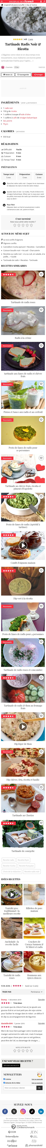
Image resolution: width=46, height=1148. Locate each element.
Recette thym (23, 860)
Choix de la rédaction (12, 871)
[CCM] (12, 1132)
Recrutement (36, 1118)
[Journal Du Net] (34, 1132)
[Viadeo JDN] (34, 1141)
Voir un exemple (37, 1079)
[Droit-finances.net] (34, 1136)
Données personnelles (11, 1120)
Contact (21, 1118)
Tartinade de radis (11, 260)
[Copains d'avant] (12, 1141)
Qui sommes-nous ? (12, 1118)
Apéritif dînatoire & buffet (15, 5)
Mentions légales (9, 1122)
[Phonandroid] (34, 1145)
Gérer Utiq (38, 1120)
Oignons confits (10, 243)
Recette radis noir (31, 871)
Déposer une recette (11, 1065)
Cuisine (8, 1079)
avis (30, 39)
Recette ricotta (9, 866)
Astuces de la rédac (12, 1083)
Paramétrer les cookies (27, 1120)
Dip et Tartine (32, 5)
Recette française (26, 866)
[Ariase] (12, 1145)
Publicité (28, 1118)
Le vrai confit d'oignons (13, 240)
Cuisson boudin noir (11, 250)
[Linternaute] (12, 1137)
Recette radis (8, 860)
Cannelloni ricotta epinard (14, 247)
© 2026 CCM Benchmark (34, 1122)
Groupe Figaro (20, 1122)
